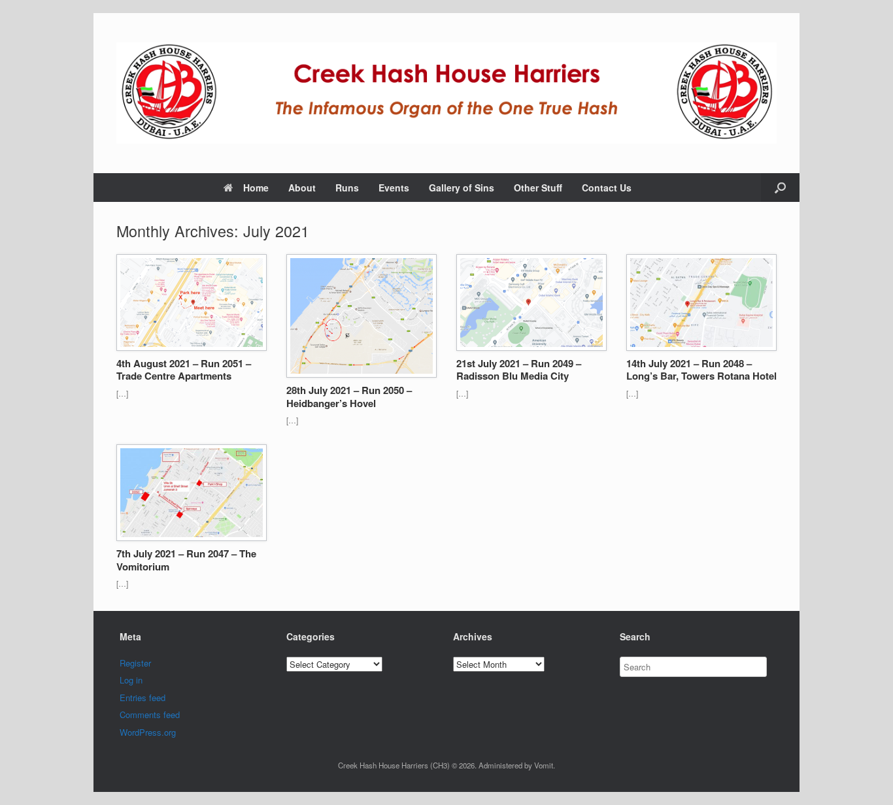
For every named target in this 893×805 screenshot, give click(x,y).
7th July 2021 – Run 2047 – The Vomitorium (186, 560)
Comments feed (150, 714)
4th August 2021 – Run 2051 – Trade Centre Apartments (183, 370)
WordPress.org (148, 732)
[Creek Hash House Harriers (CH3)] (446, 93)
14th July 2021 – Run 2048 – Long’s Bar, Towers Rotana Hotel (701, 370)
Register (135, 663)
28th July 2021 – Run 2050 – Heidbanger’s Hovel (349, 396)
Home (256, 187)
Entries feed (142, 697)
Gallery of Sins (461, 187)
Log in (131, 680)
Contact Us (607, 187)
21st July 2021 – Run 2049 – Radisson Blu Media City (518, 370)
